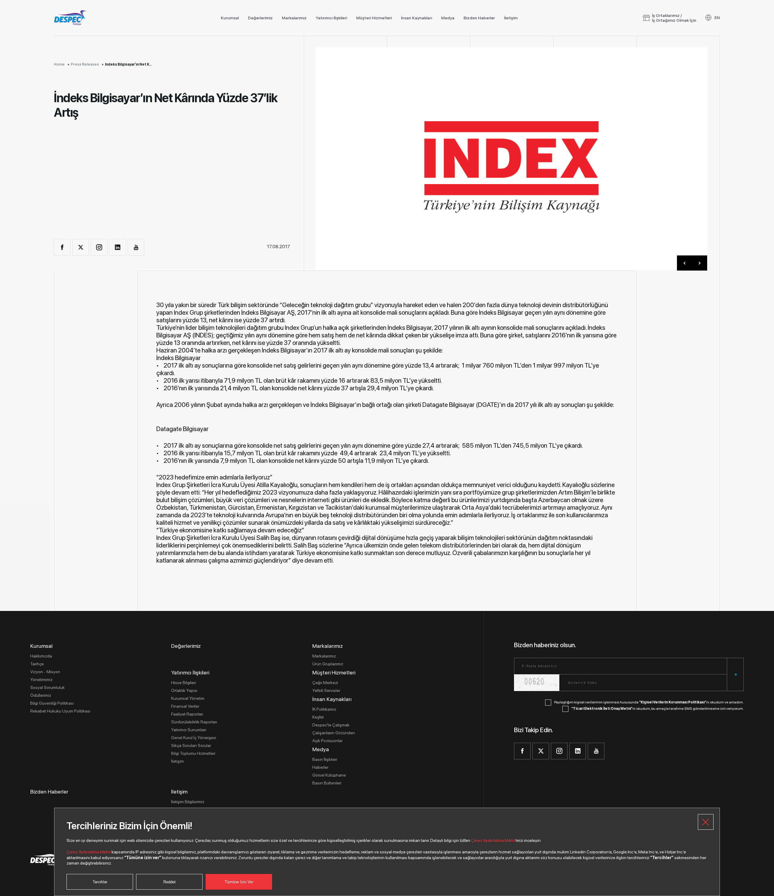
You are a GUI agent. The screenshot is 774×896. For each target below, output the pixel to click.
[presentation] (684, 263)
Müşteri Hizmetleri (374, 17)
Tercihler (100, 882)
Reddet (169, 882)
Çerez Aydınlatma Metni (493, 840)
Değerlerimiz (260, 17)
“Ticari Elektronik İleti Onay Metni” (602, 708)
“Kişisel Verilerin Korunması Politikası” (672, 702)
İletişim (511, 17)
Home (59, 64)
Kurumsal (230, 17)
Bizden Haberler (479, 17)
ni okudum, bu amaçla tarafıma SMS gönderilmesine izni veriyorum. (657, 708)
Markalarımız (294, 17)
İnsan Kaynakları (416, 17)
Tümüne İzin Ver (239, 882)
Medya (447, 17)
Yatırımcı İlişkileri (331, 17)
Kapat (706, 822)
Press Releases (85, 64)
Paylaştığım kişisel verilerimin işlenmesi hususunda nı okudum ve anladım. (649, 702)
